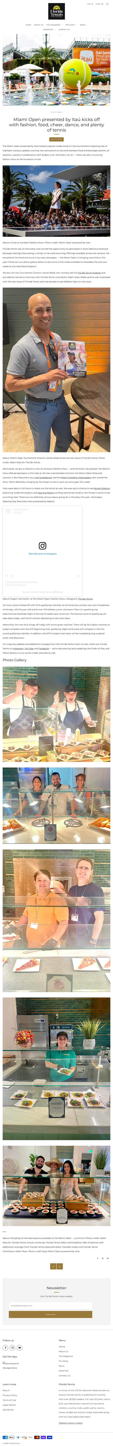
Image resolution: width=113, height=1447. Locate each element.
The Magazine (53, 25)
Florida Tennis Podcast (89, 273)
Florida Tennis (85, 599)
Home (28, 25)
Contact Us (64, 30)
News (82, 25)
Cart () (99, 4)
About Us (38, 25)
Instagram (18, 648)
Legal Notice (9, 1405)
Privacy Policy (10, 1395)
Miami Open (56, 112)
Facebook (44, 648)
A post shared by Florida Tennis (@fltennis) (43, 592)
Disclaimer (8, 1410)
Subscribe (51, 1314)
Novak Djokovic (102, 488)
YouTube (29, 648)
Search (6, 1390)
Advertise (48, 30)
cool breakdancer (43, 477)
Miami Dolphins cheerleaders (76, 477)
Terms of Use (9, 1400)
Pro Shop (70, 25)
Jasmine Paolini (46, 493)
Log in (90, 4)
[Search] (107, 4)
